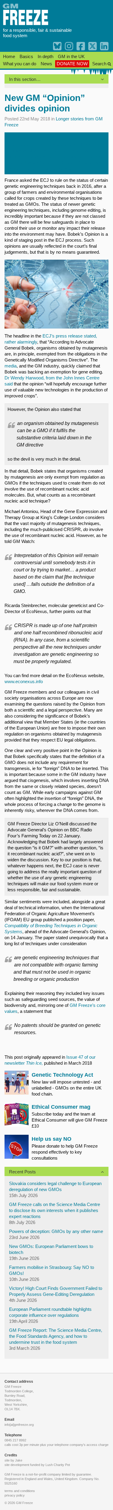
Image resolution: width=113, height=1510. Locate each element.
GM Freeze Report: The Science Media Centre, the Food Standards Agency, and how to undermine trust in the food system (55, 1336)
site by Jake (13, 1460)
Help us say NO (51, 1139)
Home (9, 56)
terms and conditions (20, 1491)
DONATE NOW (72, 63)
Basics (26, 56)
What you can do (19, 63)
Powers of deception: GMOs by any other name (56, 1231)
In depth (45, 56)
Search (100, 63)
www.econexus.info (24, 681)
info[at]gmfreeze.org (19, 1424)
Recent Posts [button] (22, 1171)
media (11, 365)
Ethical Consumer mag (61, 1107)
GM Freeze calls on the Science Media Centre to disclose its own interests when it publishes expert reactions (54, 1210)
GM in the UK (71, 56)
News (46, 63)
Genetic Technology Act (62, 1075)
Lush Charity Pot (58, 1465)
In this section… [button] (25, 79)
